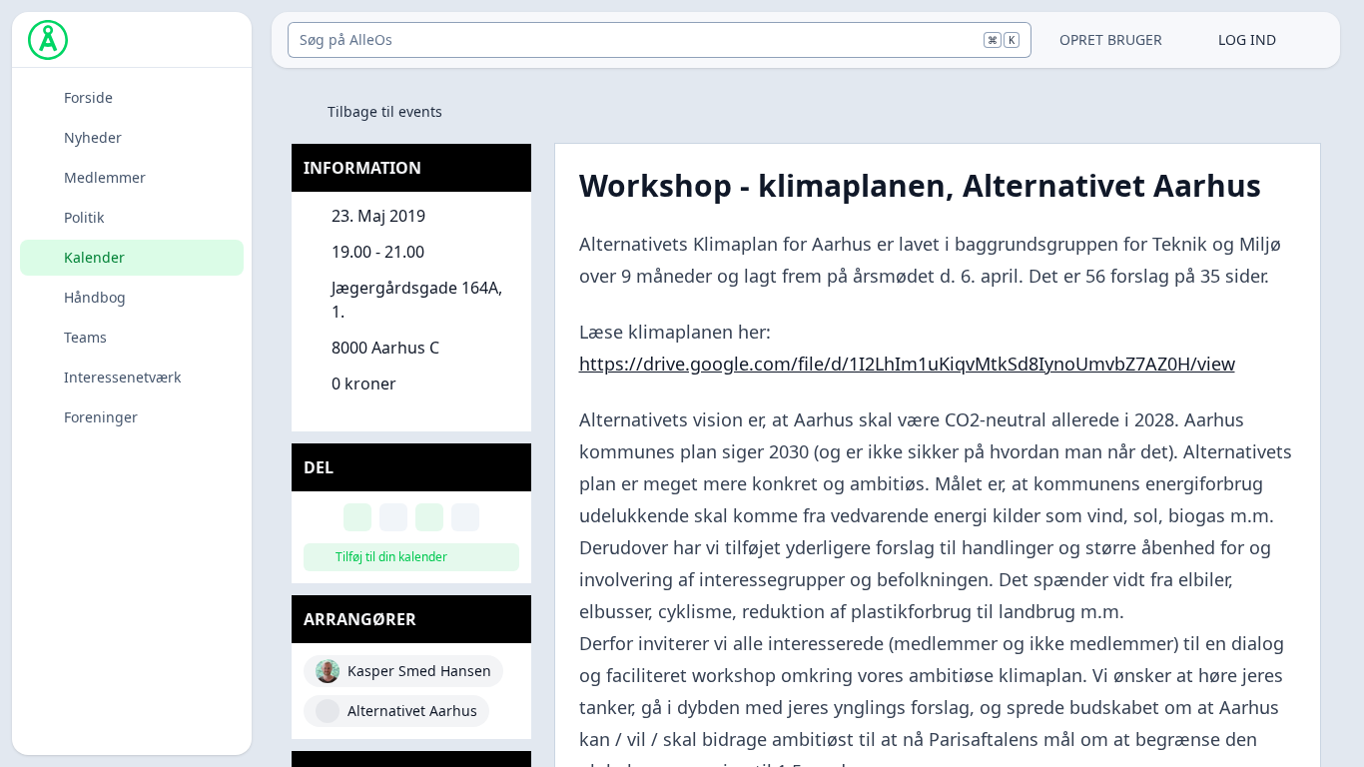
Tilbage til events (385, 111)
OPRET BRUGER (1110, 39)
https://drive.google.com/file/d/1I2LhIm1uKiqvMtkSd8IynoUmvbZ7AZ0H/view (907, 364)
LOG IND (1247, 39)
